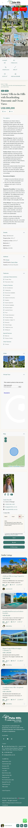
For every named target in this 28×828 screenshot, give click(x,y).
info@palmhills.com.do (9, 754)
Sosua (7, 260)
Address (5, 256)
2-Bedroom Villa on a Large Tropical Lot (13, 576)
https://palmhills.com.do (11, 509)
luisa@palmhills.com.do (11, 507)
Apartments (5, 761)
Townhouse (5, 784)
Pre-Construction (6, 779)
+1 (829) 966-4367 (10, 504)
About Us (4, 802)
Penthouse (5, 777)
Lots (3, 770)
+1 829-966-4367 (8, 752)
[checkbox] (3, 533)
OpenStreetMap (17, 466)
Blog (8, 802)
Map (4, 434)
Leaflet (10, 466)
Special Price (5, 782)
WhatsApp (14, 547)
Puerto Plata (14, 262)
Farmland (4, 768)
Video (5, 353)
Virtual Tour (6, 374)
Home (2, 84)
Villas (6, 84)
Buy (3, 91)
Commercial (5, 763)
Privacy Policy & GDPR (12, 535)
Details (5, 232)
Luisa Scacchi (7, 500)
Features (5, 273)
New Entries (5, 773)
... (21, 619)
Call (14, 542)
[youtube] (7, 738)
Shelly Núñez (9, 626)
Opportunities (5, 775)
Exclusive (4, 766)
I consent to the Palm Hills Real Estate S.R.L (14, 534)
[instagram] (11, 738)
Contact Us (13, 802)
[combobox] (20, 516)
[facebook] (3, 738)
